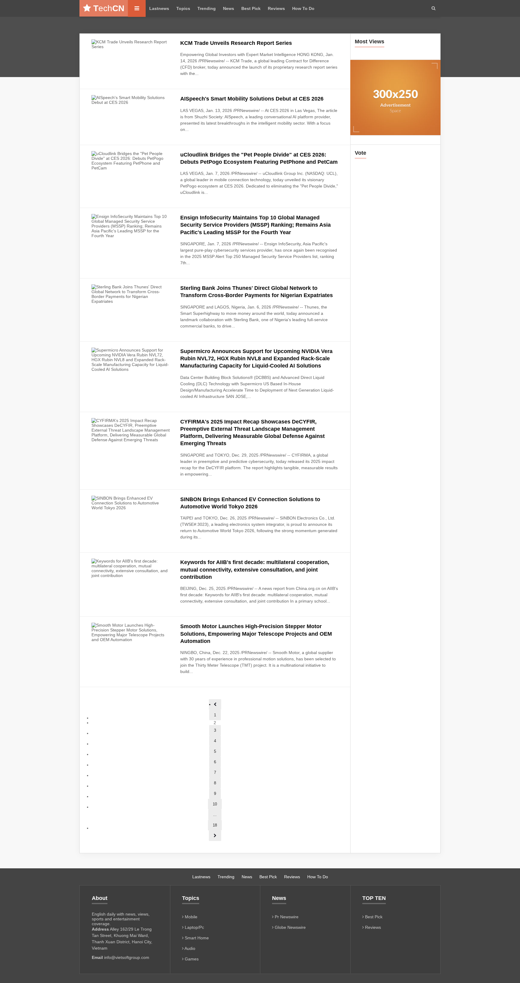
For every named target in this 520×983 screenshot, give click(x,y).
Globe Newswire (290, 927)
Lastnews (159, 8)
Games (191, 959)
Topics (183, 8)
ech (108, 8)
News (228, 8)
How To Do (303, 8)
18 (215, 825)
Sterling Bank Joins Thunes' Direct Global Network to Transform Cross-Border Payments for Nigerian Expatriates (256, 291)
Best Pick (251, 8)
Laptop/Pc (194, 927)
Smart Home (196, 937)
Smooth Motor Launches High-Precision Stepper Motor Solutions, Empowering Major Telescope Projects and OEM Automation (256, 633)
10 (215, 804)
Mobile (190, 916)
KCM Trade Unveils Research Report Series (236, 43)
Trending (206, 8)
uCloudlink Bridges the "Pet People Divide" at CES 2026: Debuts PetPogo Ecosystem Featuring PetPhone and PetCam (259, 158)
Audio (189, 948)
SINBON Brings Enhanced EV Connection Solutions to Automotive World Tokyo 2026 (250, 503)
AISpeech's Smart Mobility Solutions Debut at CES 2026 (251, 99)
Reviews (276, 8)
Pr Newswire (286, 916)
